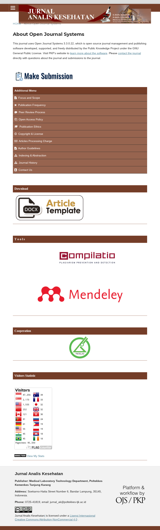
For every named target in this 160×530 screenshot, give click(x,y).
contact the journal (129, 53)
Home (17, 23)
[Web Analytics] (20, 456)
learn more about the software (88, 53)
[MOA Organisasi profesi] (80, 347)
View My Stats (35, 456)
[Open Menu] (13, 8)
